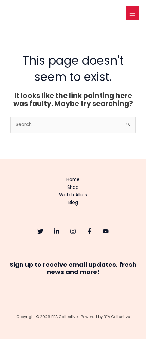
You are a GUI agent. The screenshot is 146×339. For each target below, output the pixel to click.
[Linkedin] (57, 231)
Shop (73, 187)
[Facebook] (89, 231)
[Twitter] (40, 231)
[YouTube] (106, 231)
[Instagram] (73, 231)
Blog (73, 202)
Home (73, 179)
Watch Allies (73, 195)
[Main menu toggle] (133, 13)
